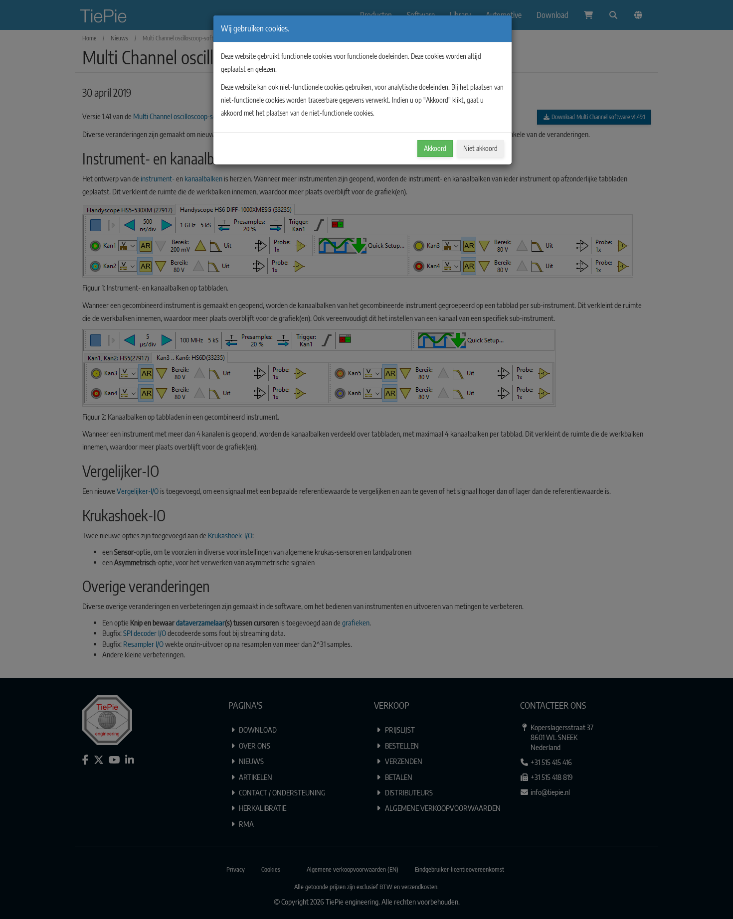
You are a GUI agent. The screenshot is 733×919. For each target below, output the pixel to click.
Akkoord (435, 148)
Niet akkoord (480, 148)
